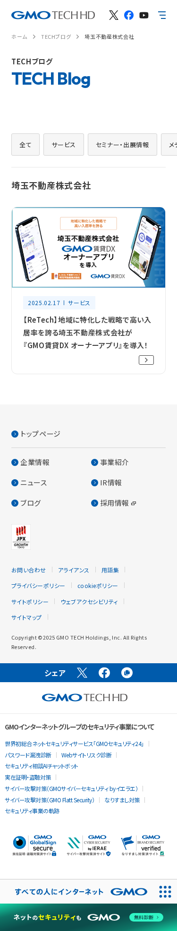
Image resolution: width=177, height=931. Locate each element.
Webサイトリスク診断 (86, 755)
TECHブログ (56, 36)
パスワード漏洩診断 (28, 755)
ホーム (19, 36)
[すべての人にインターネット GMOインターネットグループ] (76, 891)
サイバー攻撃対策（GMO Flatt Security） (49, 800)
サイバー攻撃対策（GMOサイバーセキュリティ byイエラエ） (71, 788)
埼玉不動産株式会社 (109, 36)
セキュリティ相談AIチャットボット (41, 766)
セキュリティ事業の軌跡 (32, 811)
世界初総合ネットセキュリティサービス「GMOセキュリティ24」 (74, 743)
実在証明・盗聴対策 (28, 777)
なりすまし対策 (122, 800)
